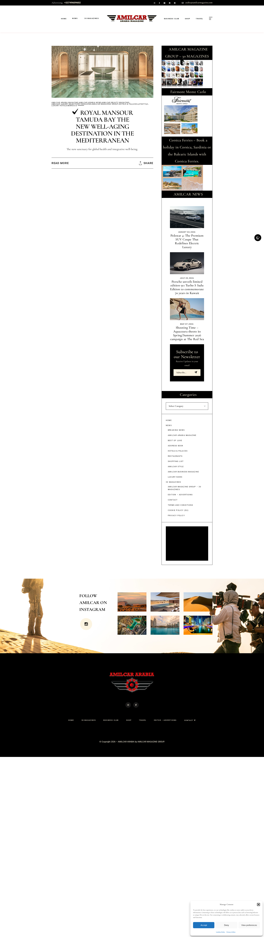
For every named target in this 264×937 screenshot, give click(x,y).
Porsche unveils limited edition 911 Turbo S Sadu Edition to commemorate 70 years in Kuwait (187, 287)
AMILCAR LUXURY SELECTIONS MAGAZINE (71, 104)
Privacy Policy (231, 932)
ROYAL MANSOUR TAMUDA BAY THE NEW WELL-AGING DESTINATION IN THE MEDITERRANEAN (102, 126)
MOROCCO (72, 105)
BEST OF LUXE (175, 440)
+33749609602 (72, 2)
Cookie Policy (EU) (178, 510)
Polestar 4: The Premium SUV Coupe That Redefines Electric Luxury (187, 241)
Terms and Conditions (180, 505)
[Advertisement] (187, 544)
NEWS (169, 425)
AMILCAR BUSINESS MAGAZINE (183, 472)
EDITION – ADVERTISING (180, 495)
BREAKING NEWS (176, 430)
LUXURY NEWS (175, 477)
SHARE (148, 163)
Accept (204, 925)
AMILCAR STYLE (176, 467)
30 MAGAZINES (173, 482)
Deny (226, 925)
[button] (258, 904)
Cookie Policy (220, 932)
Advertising (57, 2)
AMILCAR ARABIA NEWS (90, 102)
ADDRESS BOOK (175, 446)
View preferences (249, 925)
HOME (169, 420)
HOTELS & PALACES (128, 104)
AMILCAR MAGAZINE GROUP (105, 104)
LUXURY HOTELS (59, 105)
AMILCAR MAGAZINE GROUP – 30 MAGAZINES (184, 488)
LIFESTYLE (143, 104)
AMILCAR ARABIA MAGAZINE (65, 102)
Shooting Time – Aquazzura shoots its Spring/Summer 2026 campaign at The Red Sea (187, 333)
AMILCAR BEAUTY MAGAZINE (115, 102)
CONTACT (173, 500)
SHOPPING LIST (176, 461)
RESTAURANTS (175, 456)
